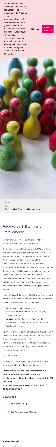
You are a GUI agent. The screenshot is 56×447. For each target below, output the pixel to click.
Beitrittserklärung (19, 403)
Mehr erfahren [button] (10, 54)
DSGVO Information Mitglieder (24, 412)
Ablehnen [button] (35, 29)
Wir (6, 206)
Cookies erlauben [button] (48, 29)
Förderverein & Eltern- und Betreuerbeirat (22, 209)
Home (7, 202)
